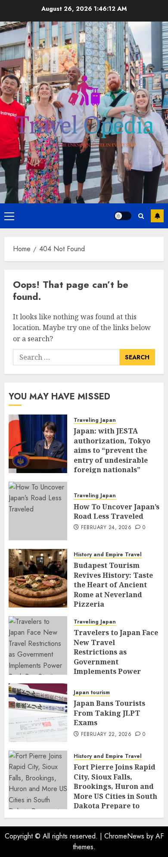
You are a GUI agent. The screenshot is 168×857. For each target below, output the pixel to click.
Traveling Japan (95, 420)
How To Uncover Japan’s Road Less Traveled (116, 511)
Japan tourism (92, 692)
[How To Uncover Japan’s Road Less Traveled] (38, 511)
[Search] (141, 216)
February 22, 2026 (106, 734)
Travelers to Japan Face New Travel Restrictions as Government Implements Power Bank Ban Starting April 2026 (116, 661)
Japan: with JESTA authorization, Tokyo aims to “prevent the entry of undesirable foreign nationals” (112, 450)
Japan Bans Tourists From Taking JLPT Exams (109, 712)
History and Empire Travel (108, 554)
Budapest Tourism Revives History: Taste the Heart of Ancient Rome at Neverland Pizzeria (113, 585)
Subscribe (157, 215)
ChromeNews (124, 836)
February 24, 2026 (106, 527)
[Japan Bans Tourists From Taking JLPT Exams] (38, 712)
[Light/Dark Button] (122, 216)
